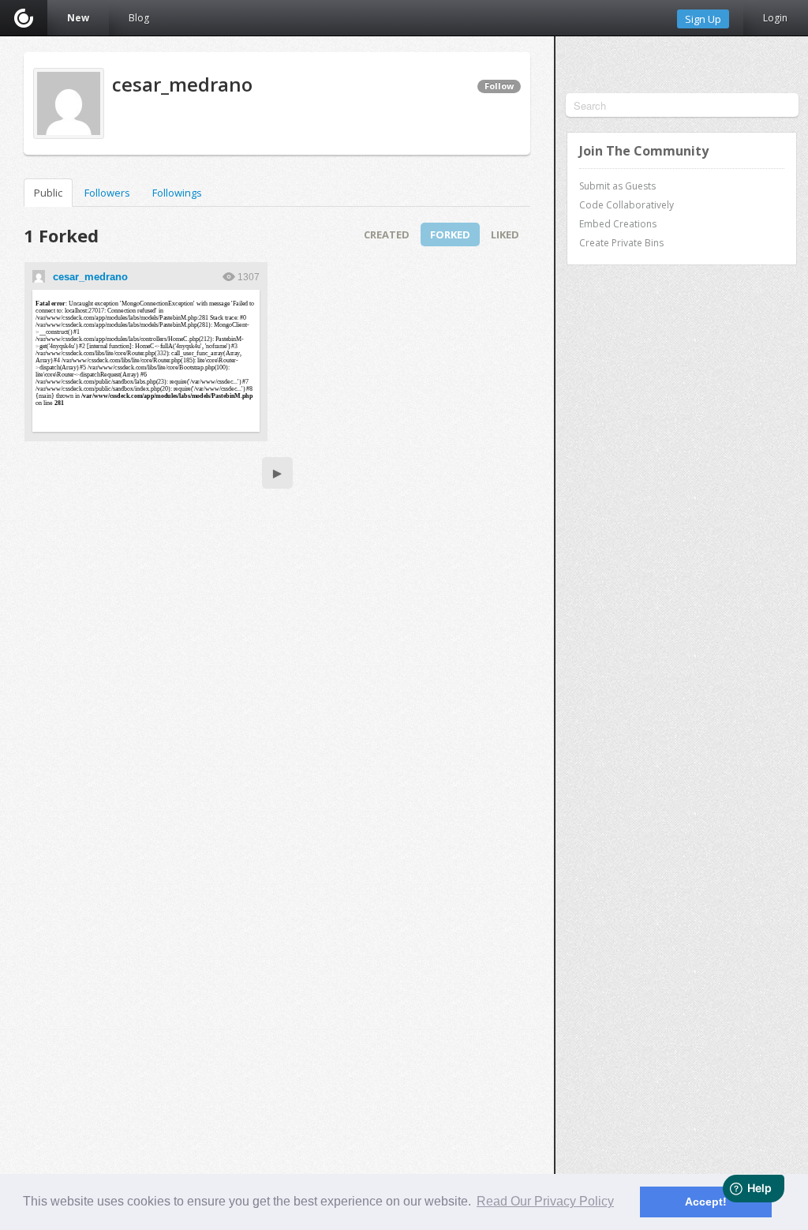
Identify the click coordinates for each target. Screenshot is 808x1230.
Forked (450, 234)
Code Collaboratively (626, 205)
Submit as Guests (617, 186)
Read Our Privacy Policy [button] (545, 1201)
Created (387, 234)
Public (48, 193)
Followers (107, 193)
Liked (505, 234)
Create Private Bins (621, 242)
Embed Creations (617, 224)
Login (775, 17)
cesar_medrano (90, 277)
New (78, 17)
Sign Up (703, 19)
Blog (139, 17)
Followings (177, 193)
